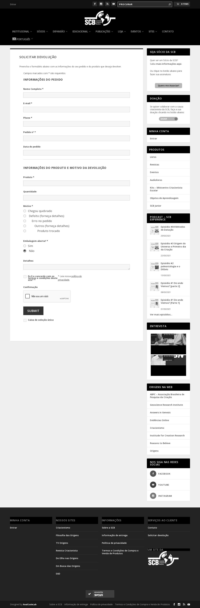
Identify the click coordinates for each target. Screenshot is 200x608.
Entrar (13, 4)
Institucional (20, 31)
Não (31, 254)
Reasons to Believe (160, 446)
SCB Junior (155, 208)
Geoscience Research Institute (166, 407)
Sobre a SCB (108, 530)
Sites (151, 31)
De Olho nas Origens (67, 561)
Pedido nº (29, 135)
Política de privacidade (114, 546)
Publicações (103, 31)
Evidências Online (159, 423)
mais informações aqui (168, 66)
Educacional (80, 31)
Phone (27, 120)
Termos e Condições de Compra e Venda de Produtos (120, 555)
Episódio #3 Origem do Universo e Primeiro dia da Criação (173, 249)
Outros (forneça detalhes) (52, 229)
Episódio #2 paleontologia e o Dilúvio (170, 269)
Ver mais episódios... (161, 317)
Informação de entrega (115, 538)
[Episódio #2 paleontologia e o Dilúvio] (154, 273)
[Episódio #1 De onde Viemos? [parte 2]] (154, 293)
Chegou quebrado (40, 214)
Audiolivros (156, 182)
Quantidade (30, 194)
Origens (154, 453)
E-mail (27, 106)
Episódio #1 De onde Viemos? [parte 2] (172, 288)
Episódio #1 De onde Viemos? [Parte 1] (172, 304)
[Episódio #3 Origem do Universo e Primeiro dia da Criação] (154, 253)
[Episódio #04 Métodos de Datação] (154, 236)
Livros (153, 160)
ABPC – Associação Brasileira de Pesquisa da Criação (167, 399)
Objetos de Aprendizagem (164, 201)
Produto (28, 180)
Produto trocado (48, 234)
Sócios (41, 31)
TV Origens (62, 546)
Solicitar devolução (158, 538)
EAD (58, 576)
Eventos (136, 31)
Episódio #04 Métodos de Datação (173, 231)
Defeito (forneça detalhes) (46, 219)
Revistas (154, 167)
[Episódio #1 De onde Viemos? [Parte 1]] (154, 310)
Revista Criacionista (67, 553)
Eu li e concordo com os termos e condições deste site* (43, 281)
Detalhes (28, 263)
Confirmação (30, 290)
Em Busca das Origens (68, 568)
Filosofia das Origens (67, 538)
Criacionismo (157, 430)
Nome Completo (33, 92)
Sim (30, 249)
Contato (168, 31)
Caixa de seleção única (41, 323)
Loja (120, 31)
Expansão (59, 31)
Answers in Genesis (160, 415)
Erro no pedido (42, 224)
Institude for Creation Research (167, 438)
